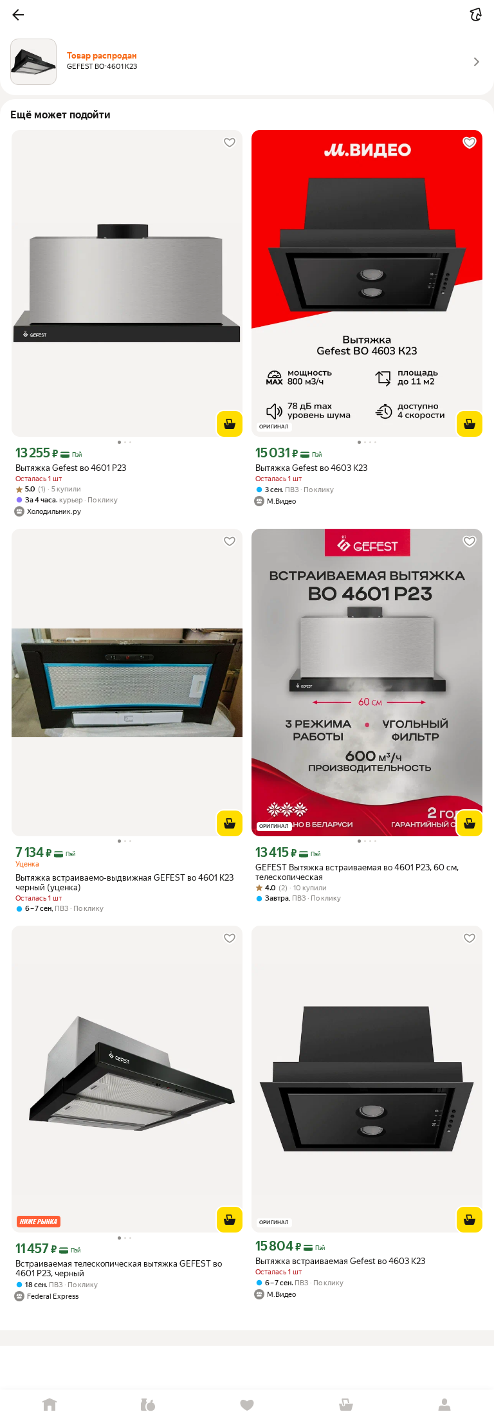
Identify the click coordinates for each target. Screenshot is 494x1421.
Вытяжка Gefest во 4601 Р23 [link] (70, 468)
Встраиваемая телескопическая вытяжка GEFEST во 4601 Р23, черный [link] (118, 1268)
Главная (49, 1405)
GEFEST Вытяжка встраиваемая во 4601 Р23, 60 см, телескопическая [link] (357, 872)
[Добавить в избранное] (229, 143)
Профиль (444, 1405)
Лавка (148, 1405)
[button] (18, 15)
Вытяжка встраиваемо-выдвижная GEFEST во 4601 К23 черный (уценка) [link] (124, 882)
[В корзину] (229, 424)
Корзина (346, 1405)
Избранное (247, 1405)
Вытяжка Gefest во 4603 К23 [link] (311, 468)
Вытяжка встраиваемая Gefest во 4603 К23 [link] (340, 1261)
